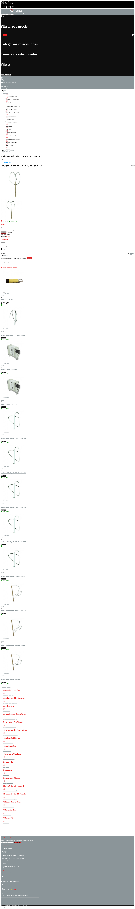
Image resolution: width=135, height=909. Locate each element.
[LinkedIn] (132, 253)
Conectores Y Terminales (11, 122)
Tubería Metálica (10, 145)
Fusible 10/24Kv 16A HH (8, 299)
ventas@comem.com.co (12, 863)
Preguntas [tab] (5, 255)
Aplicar (5, 35)
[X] (133, 253)
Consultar (5, 221)
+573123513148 (6, 1)
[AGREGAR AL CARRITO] (3, 292)
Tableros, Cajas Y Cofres (11, 142)
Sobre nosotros (6, 152)
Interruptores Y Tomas (11, 132)
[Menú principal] (23, 13)
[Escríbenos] (4, 907)
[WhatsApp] (131, 253)
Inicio (4, 90)
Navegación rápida (7, 884)
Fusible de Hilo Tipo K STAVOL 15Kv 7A (13, 576)
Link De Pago (6, 151)
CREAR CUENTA (7, 872)
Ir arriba (2, 907)
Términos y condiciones (8, 890)
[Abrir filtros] (3, 16)
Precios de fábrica (7, 887)
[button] (11, 7)
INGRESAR (6, 874)
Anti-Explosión (9, 102)
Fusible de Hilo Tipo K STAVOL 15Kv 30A (13, 507)
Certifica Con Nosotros (8, 150)
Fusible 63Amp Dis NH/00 (9, 369)
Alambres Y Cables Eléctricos (12, 99)
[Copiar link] (131, 254)
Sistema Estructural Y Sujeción (13, 139)
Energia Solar (9, 126)
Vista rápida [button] (6, 293)
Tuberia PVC (9, 149)
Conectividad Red (10, 119)
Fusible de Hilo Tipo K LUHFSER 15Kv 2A (13, 645)
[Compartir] (130, 253)
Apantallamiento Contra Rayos (13, 106)
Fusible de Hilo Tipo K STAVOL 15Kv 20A (13, 542)
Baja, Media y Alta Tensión (12, 109)
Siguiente (8, 75)
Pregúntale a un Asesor (8, 249)
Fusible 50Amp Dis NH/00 (9, 404)
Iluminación (8, 129)
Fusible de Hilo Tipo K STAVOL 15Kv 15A (13, 438)
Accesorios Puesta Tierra (11, 96)
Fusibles (8, 236)
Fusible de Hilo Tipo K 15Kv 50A (11, 679)
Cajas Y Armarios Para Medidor (13, 112)
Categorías (5, 93)
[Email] (130, 254)
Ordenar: (2, 74)
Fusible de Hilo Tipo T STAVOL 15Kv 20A (13, 335)
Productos (5, 91)
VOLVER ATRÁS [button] (8, 162)
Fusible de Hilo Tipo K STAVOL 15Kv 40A (13, 473)
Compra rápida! (6, 888)
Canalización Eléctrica (11, 116)
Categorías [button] (6, 687)
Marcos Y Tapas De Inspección (13, 135)
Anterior (2, 75)
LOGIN (29, 258)
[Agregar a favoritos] (1, 297)
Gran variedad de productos (9, 885)
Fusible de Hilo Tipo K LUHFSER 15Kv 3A (13, 610)
